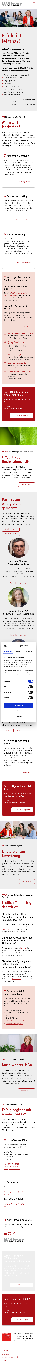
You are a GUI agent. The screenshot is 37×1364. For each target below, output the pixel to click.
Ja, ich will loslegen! (21, 810)
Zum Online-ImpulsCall (20, 415)
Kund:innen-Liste (26, 484)
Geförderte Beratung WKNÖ (14, 1024)
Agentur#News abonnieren (21, 1285)
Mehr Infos (27, 327)
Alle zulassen (18, 705)
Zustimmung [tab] (8, 651)
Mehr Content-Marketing (22, 220)
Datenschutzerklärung (9, 1357)
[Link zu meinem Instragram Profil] (10, 1234)
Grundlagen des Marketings (17, 363)
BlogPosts (8, 730)
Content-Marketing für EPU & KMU (20, 372)
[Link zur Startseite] (12, 5)
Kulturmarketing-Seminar (17, 355)
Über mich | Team (26, 1090)
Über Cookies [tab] (29, 651)
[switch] (30, 686)
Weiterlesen (27, 772)
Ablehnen (19, 716)
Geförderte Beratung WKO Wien (16, 1021)
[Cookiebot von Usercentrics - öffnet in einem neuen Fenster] (21, 646)
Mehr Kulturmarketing (23, 263)
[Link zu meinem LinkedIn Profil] (6, 1234)
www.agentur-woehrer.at (12, 1169)
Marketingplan (6, 929)
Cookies (4, 1360)
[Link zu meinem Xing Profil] (14, 1234)
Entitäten (5, 1351)
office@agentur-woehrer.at (13, 1166)
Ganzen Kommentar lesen (18, 583)
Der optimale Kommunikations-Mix (20, 333)
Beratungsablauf (27, 881)
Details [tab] (18, 651)
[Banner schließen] (32, 646)
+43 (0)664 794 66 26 (11, 1164)
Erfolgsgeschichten (11, 533)
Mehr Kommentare (11, 529)
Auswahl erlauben (18, 711)
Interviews (20, 730)
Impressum (5, 1354)
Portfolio (23, 948)
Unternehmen (16, 979)
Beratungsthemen (25, 182)
